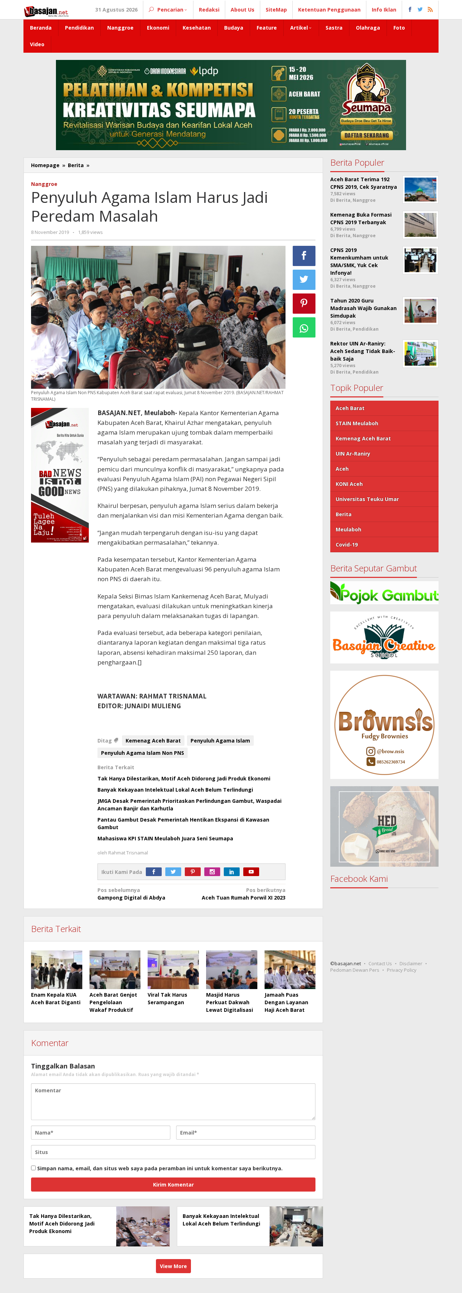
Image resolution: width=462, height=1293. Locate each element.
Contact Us (380, 964)
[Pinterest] (194, 871)
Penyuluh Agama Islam (220, 740)
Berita (344, 514)
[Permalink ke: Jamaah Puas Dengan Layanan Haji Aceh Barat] (290, 969)
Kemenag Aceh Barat (153, 740)
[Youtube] (253, 871)
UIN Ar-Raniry (353, 453)
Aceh (342, 468)
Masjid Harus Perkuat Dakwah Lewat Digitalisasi (230, 1002)
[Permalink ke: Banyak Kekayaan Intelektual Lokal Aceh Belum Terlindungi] (294, 1226)
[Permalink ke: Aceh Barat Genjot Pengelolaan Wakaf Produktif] (115, 969)
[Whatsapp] (304, 327)
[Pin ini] (304, 303)
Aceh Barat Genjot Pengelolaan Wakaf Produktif (113, 1002)
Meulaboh (348, 529)
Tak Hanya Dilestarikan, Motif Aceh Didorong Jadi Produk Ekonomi (183, 778)
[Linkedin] (233, 871)
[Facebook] (155, 871)
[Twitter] (175, 871)
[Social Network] (420, 10)
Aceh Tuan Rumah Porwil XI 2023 (244, 894)
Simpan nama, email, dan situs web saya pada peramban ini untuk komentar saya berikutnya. (160, 1168)
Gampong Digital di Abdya (131, 894)
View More (173, 1266)
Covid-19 (347, 544)
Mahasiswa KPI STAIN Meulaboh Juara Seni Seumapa (165, 838)
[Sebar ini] (304, 256)
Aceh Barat (350, 408)
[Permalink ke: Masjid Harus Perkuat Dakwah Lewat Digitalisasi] (231, 969)
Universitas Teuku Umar (367, 499)
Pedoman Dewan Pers (354, 970)
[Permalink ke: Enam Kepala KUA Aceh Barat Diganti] (56, 969)
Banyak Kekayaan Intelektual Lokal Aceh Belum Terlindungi (175, 789)
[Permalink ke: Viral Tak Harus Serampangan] (173, 969)
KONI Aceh (349, 483)
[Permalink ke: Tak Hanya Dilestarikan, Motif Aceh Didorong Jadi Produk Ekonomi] (141, 1226)
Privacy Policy (402, 970)
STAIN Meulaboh (357, 423)
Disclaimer (411, 964)
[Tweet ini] (304, 280)
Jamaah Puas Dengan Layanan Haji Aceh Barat (286, 1002)
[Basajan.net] (46, 10)
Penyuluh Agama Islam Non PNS (142, 752)
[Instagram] (214, 871)
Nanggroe (44, 183)
